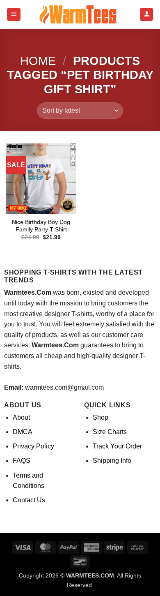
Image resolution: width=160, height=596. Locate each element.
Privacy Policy (33, 446)
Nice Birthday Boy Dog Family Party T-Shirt (41, 226)
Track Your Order (117, 446)
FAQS (21, 460)
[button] (14, 14)
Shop (100, 417)
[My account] (146, 14)
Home (38, 60)
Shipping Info (112, 460)
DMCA (22, 431)
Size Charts (110, 431)
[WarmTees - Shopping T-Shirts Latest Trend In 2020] (80, 14)
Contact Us (29, 500)
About (21, 417)
